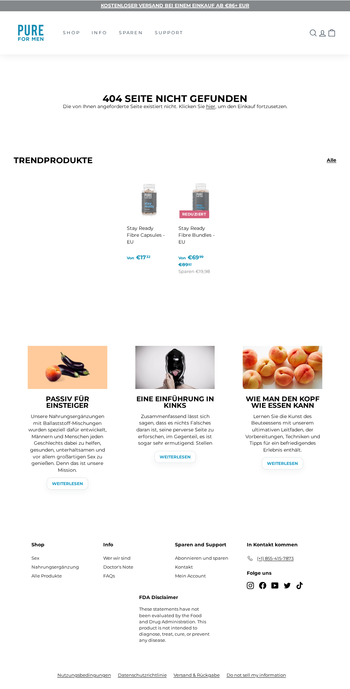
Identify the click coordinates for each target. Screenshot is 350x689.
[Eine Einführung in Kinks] (175, 367)
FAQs (109, 575)
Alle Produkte (46, 575)
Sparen (131, 32)
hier (210, 106)
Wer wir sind (117, 558)
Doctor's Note (118, 567)
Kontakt (184, 567)
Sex (35, 558)
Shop (71, 32)
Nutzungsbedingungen (84, 675)
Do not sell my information (256, 675)
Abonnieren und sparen (201, 558)
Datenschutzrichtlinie (142, 675)
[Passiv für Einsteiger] (67, 367)
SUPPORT (169, 32)
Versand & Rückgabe (197, 675)
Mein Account (190, 575)
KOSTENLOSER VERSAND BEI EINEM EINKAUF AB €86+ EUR (175, 5)
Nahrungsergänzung (55, 567)
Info (99, 32)
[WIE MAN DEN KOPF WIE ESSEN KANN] (282, 367)
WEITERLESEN (67, 483)
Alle (331, 160)
